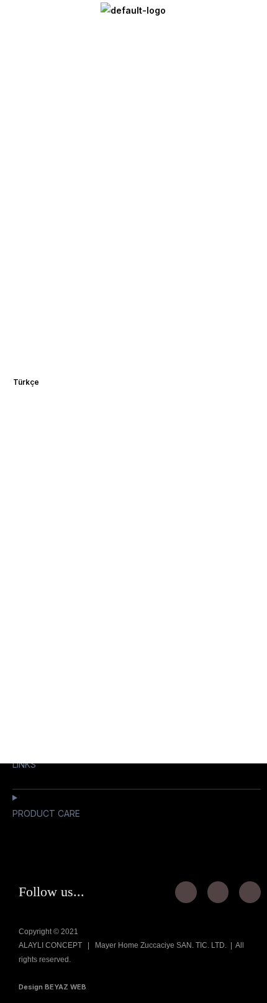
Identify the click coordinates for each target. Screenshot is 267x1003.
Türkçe (26, 382)
